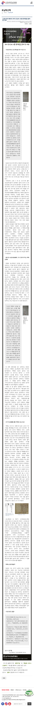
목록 (4, 678)
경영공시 (12, 690)
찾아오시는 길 (18, 690)
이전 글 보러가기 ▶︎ (26, 30)
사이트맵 (24, 690)
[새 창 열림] (2, 703)
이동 (29, 704)
